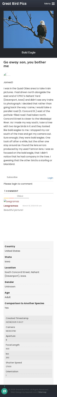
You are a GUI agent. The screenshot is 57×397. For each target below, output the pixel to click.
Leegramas (11, 205)
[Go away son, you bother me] (28, 29)
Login (50, 177)
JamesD (8, 82)
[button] (49, 3)
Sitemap (42, 392)
